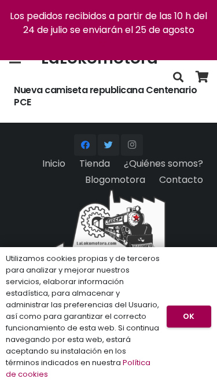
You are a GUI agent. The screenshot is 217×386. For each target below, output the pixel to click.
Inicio (53, 163)
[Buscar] (178, 77)
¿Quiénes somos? (163, 163)
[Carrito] (202, 77)
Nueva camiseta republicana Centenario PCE (105, 96)
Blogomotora (115, 179)
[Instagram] (132, 145)
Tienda (94, 163)
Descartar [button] (108, 43)
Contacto (181, 179)
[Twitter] (109, 145)
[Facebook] (85, 145)
